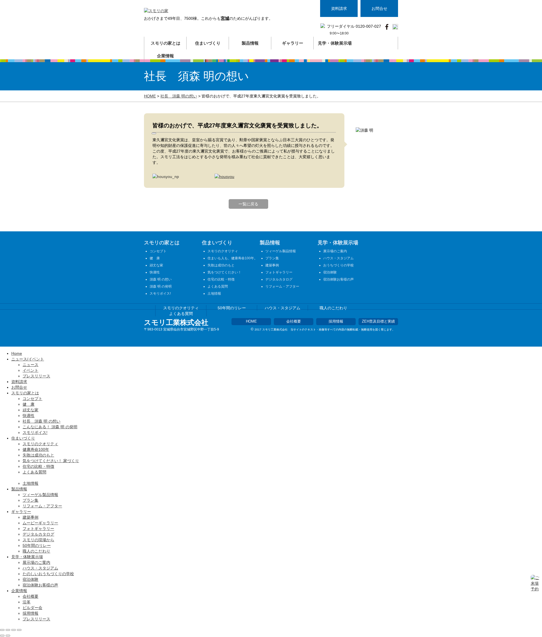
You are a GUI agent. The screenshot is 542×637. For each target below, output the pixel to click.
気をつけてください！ (224, 272)
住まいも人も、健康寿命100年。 (232, 258)
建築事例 (272, 265)
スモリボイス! (160, 293)
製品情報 (270, 242)
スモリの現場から (38, 540)
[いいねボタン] (154, 133)
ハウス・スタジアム (338, 258)
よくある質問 (217, 286)
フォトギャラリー (278, 272)
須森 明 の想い (161, 279)
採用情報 (336, 321)
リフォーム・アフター (282, 286)
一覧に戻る (248, 204)
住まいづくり (217, 242)
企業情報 (19, 590)
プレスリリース (36, 376)
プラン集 (272, 258)
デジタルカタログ (278, 279)
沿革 (26, 602)
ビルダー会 (32, 607)
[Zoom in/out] (19, 630)
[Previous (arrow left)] (2, 635)
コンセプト (158, 251)
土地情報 (214, 293)
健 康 (155, 258)
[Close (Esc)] (2, 630)
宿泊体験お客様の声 (338, 279)
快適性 (155, 272)
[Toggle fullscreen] (13, 630)
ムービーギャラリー (40, 523)
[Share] (8, 630)
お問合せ (379, 8)
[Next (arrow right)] (8, 635)
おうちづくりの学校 (338, 265)
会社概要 (293, 321)
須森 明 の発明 (161, 286)
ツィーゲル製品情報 (280, 251)
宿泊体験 (330, 272)
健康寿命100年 (36, 449)
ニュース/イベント (27, 359)
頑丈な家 (156, 265)
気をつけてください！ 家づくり (51, 460)
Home (16, 353)
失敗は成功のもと (221, 265)
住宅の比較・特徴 (221, 279)
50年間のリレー (232, 308)
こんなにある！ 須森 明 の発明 (50, 427)
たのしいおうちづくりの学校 (48, 573)
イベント (30, 370)
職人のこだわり (333, 308)
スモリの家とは (162, 242)
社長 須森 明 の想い (41, 421)
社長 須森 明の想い (178, 96)
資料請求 (339, 8)
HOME (150, 96)
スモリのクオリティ (222, 251)
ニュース (30, 364)
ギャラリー (21, 511)
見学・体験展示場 (338, 242)
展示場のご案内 (335, 251)
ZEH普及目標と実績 (378, 321)
